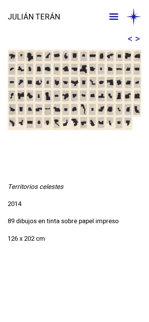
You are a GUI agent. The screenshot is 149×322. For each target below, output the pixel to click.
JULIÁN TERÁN (34, 17)
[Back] (130, 39)
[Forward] (137, 39)
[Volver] (133, 17)
